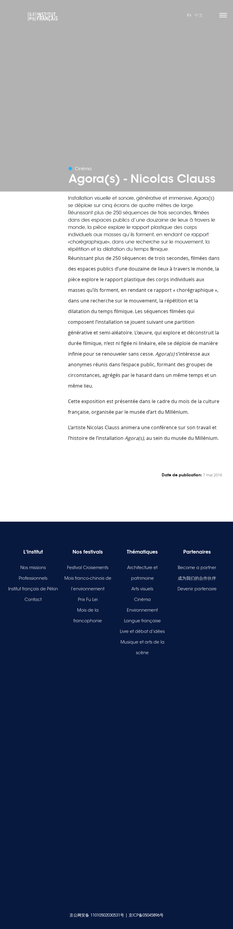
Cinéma (142, 599)
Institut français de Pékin (33, 589)
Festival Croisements (87, 567)
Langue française (142, 620)
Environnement (142, 610)
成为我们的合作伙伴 (197, 578)
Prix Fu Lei (88, 599)
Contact (33, 599)
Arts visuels (142, 589)
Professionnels (33, 578)
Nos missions (33, 567)
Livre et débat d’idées (142, 631)
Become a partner (197, 567)
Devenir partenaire (197, 589)
